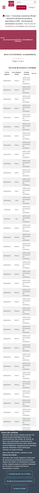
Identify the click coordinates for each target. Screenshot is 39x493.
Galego (31, 7)
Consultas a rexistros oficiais (24, 16)
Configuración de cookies (20, 474)
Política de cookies (10, 455)
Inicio (7, 16)
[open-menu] (4, 7)
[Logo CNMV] (11, 4)
